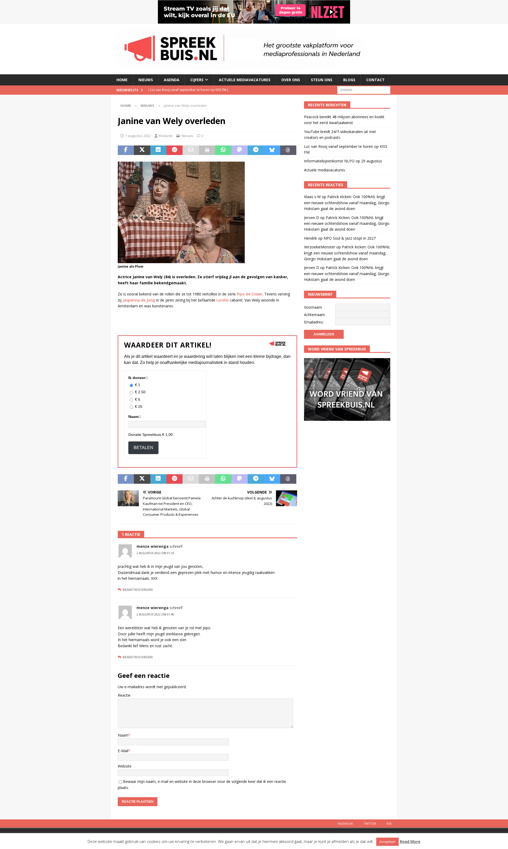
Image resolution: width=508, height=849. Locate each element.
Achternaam (314, 314)
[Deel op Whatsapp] (223, 150)
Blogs (349, 79)
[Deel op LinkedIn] (158, 150)
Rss (389, 823)
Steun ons (321, 79)
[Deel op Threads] (288, 150)
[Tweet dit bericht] (142, 150)
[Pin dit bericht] (174, 150)
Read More (410, 841)
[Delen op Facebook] (126, 150)
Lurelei (222, 300)
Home (122, 79)
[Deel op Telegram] (256, 150)
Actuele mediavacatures (244, 79)
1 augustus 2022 (138, 135)
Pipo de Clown (249, 293)
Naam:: (134, 416)
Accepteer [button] (387, 841)
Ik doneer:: (138, 378)
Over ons (290, 79)
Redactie (166, 135)
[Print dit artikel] (207, 150)
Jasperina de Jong (139, 300)
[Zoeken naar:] (363, 89)
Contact (375, 79)
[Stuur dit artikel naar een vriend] (191, 150)
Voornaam (313, 307)
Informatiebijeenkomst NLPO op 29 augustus (343, 160)
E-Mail (123, 750)
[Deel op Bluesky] (272, 150)
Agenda (171, 79)
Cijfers (196, 79)
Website (124, 766)
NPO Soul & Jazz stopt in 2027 (350, 238)
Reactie (124, 695)
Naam (123, 735)
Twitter (370, 823)
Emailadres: (314, 322)
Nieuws (145, 79)
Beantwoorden (138, 589)
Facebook (345, 823)
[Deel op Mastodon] (240, 150)
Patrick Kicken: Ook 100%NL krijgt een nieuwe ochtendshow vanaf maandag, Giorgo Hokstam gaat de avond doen (346, 202)
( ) (188, 90)
